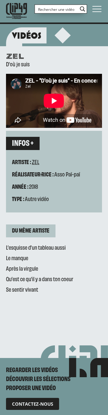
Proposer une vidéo (31, 387)
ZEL (35, 161)
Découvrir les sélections (38, 378)
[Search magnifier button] (82, 9)
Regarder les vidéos (32, 369)
